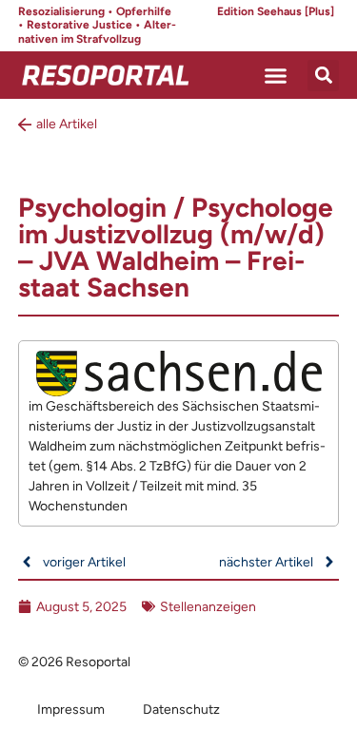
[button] (276, 75)
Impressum (71, 709)
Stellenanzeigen (208, 607)
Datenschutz (181, 709)
